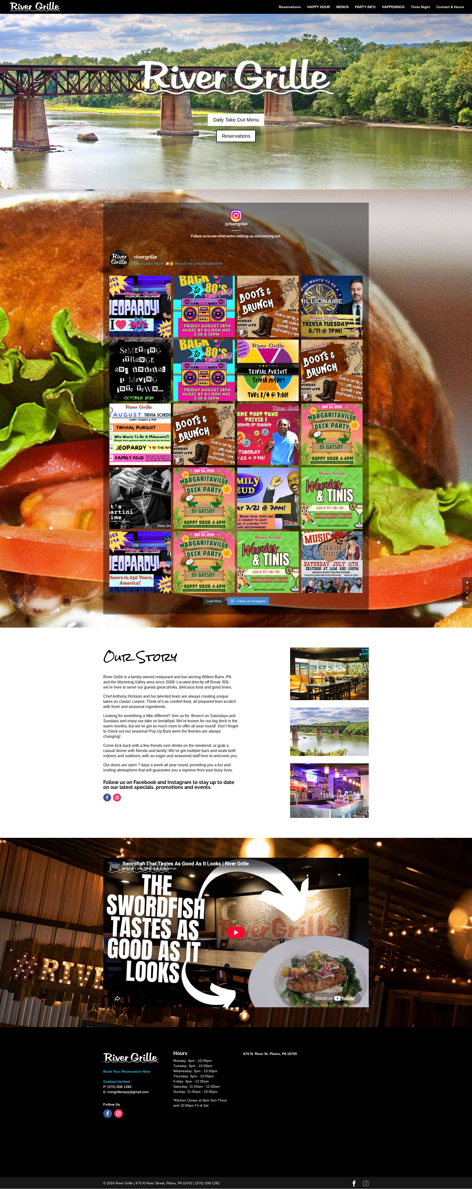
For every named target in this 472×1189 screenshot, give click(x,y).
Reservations (290, 7)
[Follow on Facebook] (107, 797)
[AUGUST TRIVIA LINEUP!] (140, 434)
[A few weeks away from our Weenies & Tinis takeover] (268, 562)
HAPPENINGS (393, 7)
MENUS (342, 7)
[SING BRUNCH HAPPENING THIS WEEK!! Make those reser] (332, 562)
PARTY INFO (365, 7)
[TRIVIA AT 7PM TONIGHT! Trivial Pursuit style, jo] (268, 370)
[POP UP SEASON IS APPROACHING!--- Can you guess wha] (140, 370)
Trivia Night (420, 7)
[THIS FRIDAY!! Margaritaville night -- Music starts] (204, 498)
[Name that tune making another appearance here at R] (268, 434)
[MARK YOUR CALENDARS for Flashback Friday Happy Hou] (204, 306)
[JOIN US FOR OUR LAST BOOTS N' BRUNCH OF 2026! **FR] (268, 306)
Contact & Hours (450, 7)
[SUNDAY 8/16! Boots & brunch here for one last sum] (332, 370)
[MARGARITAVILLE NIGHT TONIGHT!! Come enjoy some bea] (332, 434)
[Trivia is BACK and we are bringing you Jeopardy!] (140, 562)
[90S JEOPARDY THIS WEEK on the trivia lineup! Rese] (140, 306)
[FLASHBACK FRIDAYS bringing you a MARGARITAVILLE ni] (204, 562)
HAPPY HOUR (318, 7)
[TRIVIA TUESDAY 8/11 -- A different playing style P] (332, 306)
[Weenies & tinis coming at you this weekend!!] (332, 498)
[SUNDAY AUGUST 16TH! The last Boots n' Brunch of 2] (204, 434)
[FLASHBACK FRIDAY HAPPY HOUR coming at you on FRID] (204, 370)
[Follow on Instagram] (117, 797)
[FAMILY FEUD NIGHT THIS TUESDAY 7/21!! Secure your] (268, 498)
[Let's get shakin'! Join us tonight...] (140, 498)
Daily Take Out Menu (236, 119)
